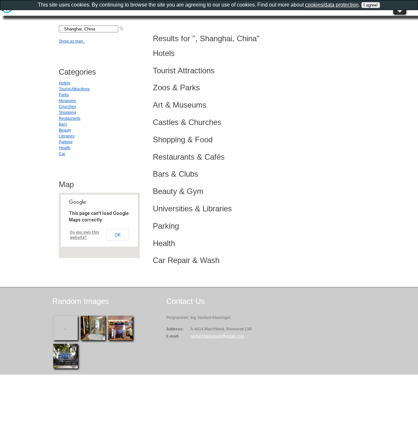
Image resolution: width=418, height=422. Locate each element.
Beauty (65, 130)
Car (62, 153)
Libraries (66, 136)
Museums (67, 100)
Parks (64, 95)
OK (118, 234)
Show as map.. (72, 41)
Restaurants (69, 118)
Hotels (64, 83)
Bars (63, 124)
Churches (67, 106)
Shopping (67, 112)
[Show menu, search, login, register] (400, 14)
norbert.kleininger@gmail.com (217, 336)
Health (65, 148)
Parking (65, 142)
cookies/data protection (332, 5)
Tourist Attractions (74, 89)
